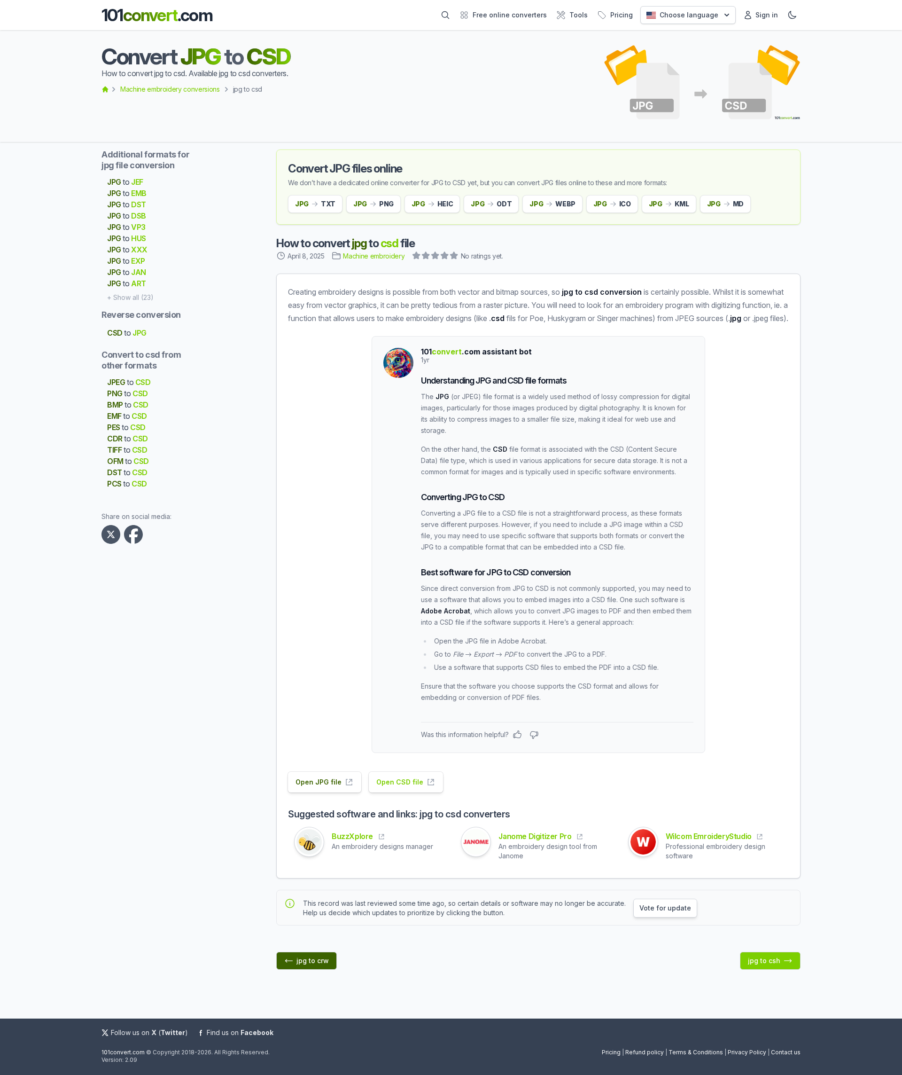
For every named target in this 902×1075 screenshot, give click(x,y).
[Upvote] (517, 734)
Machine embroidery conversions (170, 89)
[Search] (445, 15)
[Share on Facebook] (135, 534)
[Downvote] (534, 734)
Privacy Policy (747, 1052)
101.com (156, 15)
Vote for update (665, 908)
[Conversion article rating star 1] (416, 256)
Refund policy (644, 1052)
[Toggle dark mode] (792, 15)
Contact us (786, 1052)
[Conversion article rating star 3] (435, 256)
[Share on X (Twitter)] (112, 534)
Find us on (240, 1032)
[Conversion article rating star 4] (445, 256)
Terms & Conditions (696, 1052)
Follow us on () (149, 1032)
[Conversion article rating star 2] (426, 256)
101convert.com (123, 1052)
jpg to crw (312, 961)
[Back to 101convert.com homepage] (105, 89)
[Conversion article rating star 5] (454, 256)
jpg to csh (764, 961)
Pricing (611, 1052)
